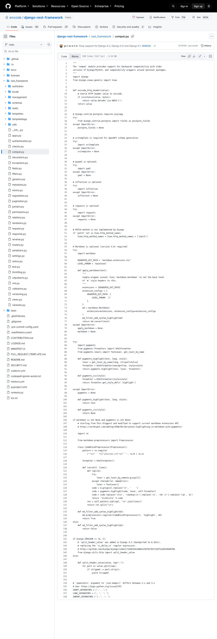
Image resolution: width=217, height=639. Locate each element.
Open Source (80, 6)
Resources (58, 6)
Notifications (159, 17)
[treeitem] (26, 151)
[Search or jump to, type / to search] (173, 6)
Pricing (119, 6)
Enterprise (101, 6)
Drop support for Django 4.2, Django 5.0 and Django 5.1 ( (111, 45)
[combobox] (28, 51)
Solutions (38, 6)
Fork (180, 17)
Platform (20, 6)
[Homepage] (8, 6)
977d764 (182, 45)
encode (15, 17)
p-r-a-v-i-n (71, 45)
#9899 (146, 45)
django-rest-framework (43, 17)
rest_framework (101, 36)
